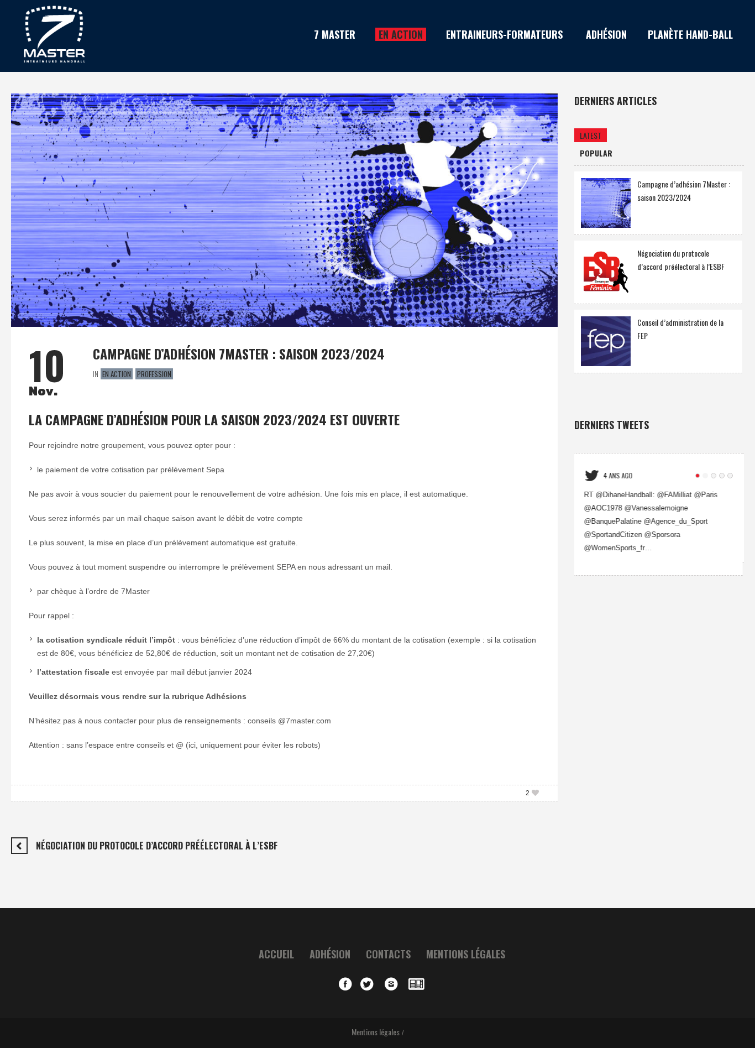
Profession (154, 373)
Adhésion (330, 954)
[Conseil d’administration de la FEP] (606, 340)
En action (116, 373)
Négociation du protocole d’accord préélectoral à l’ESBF (156, 845)
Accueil (276, 954)
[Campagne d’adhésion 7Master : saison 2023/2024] (284, 209)
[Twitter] (369, 984)
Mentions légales (465, 954)
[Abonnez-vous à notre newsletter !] (418, 984)
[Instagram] (394, 984)
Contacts (388, 954)
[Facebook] (345, 984)
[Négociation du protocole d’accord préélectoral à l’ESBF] (606, 271)
